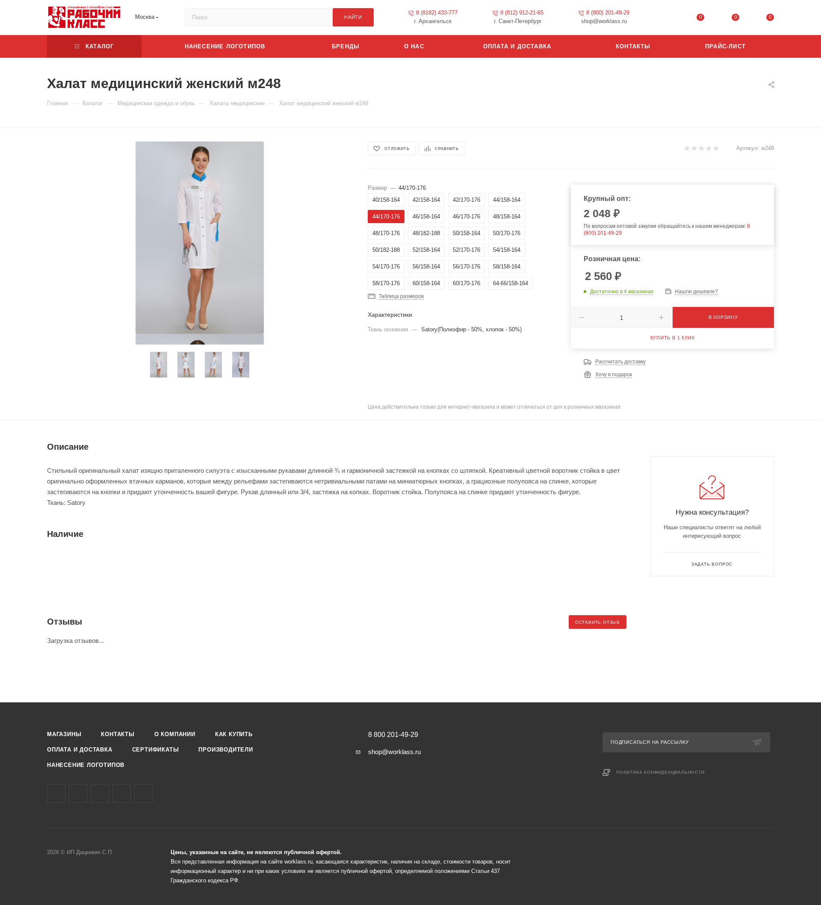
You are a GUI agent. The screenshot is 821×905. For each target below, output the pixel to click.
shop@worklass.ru (394, 751)
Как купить (234, 734)
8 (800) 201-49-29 (607, 12)
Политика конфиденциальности (660, 772)
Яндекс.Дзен (143, 793)
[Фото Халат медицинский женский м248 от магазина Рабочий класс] (199, 237)
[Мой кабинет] (666, 19)
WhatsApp (121, 793)
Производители (225, 749)
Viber (100, 793)
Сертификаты (155, 749)
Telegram (78, 793)
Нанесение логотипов (85, 765)
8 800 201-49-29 (393, 734)
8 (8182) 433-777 (437, 12)
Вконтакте (56, 793)
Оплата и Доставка (79, 749)
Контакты (117, 734)
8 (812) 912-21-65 (521, 12)
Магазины (64, 734)
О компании (174, 734)
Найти (353, 17)
